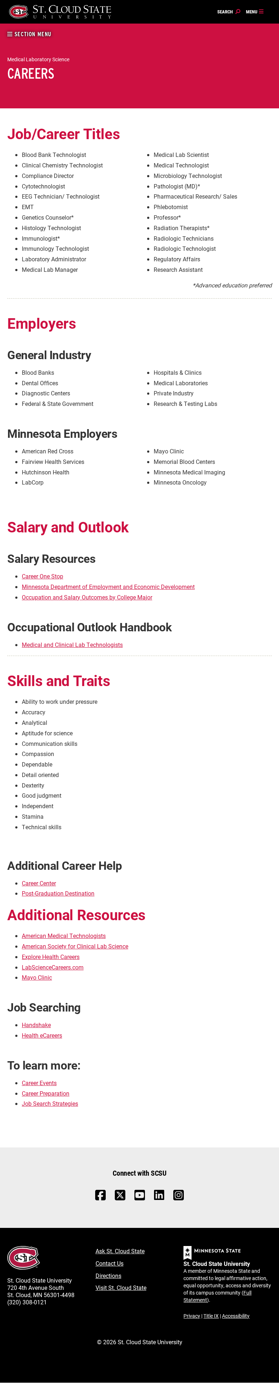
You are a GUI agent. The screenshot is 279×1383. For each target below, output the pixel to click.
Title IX (211, 1315)
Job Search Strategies (50, 1103)
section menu (32, 34)
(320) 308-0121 (27, 1302)
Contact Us (110, 1263)
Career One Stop (42, 576)
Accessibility (236, 1315)
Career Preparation (45, 1093)
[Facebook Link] (100, 1198)
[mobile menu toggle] (255, 12)
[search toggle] (228, 12)
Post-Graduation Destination (58, 893)
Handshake (36, 1025)
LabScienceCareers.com (53, 967)
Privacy (191, 1315)
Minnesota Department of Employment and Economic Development (108, 586)
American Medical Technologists (64, 935)
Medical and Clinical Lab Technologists (72, 644)
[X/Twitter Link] (120, 1198)
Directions (108, 1275)
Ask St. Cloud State (120, 1251)
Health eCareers (42, 1035)
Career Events (39, 1083)
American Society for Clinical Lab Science (75, 946)
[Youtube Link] (140, 1198)
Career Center (39, 883)
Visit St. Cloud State (121, 1287)
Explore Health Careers (51, 956)
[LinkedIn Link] (159, 1197)
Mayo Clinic (37, 977)
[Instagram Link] (178, 1198)
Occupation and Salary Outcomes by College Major (87, 597)
